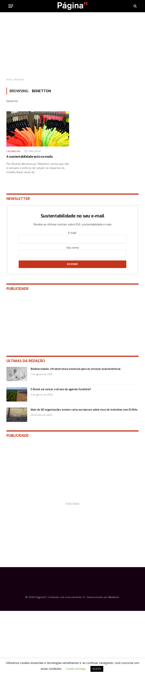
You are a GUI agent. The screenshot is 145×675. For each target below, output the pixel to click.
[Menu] (10, 6)
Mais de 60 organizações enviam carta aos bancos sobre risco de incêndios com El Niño (84, 410)
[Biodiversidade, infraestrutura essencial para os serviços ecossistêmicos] (16, 374)
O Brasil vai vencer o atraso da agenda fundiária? (61, 389)
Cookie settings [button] (76, 669)
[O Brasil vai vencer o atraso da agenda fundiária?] (16, 394)
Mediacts (113, 597)
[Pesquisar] (135, 6)
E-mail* (72, 233)
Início (9, 79)
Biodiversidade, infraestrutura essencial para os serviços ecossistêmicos (76, 369)
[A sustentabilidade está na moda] (37, 129)
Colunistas (13, 151)
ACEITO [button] (97, 668)
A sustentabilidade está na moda (29, 157)
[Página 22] (72, 6)
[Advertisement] (72, 45)
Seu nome (72, 248)
